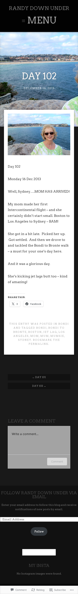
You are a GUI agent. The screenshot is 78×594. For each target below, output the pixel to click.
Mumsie (57, 336)
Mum (44, 336)
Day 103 (39, 385)
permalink (38, 344)
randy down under (39, 8)
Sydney (24, 340)
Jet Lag (50, 332)
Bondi (63, 323)
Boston (35, 332)
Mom (34, 336)
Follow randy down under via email (39, 494)
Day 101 (39, 377)
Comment (57, 461)
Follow (39, 531)
